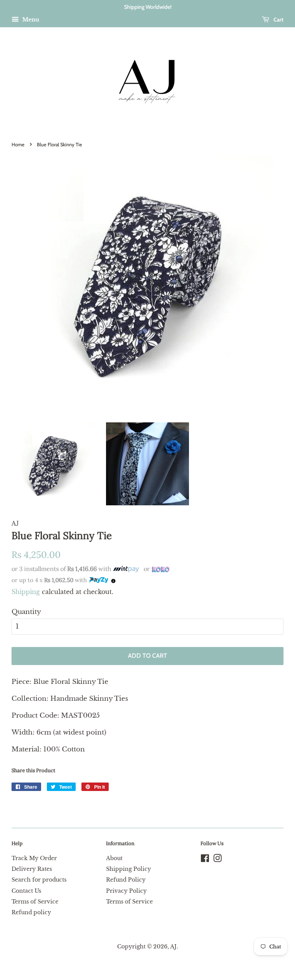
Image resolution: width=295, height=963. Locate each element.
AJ (173, 946)
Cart (277, 19)
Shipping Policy (128, 868)
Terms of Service (35, 901)
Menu (30, 19)
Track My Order (34, 858)
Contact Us (26, 890)
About (114, 858)
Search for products (39, 879)
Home (18, 144)
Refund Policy (126, 879)
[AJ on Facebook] (205, 859)
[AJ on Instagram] (217, 859)
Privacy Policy (126, 890)
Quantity (26, 612)
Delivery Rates (32, 868)
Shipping (26, 592)
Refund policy (31, 912)
